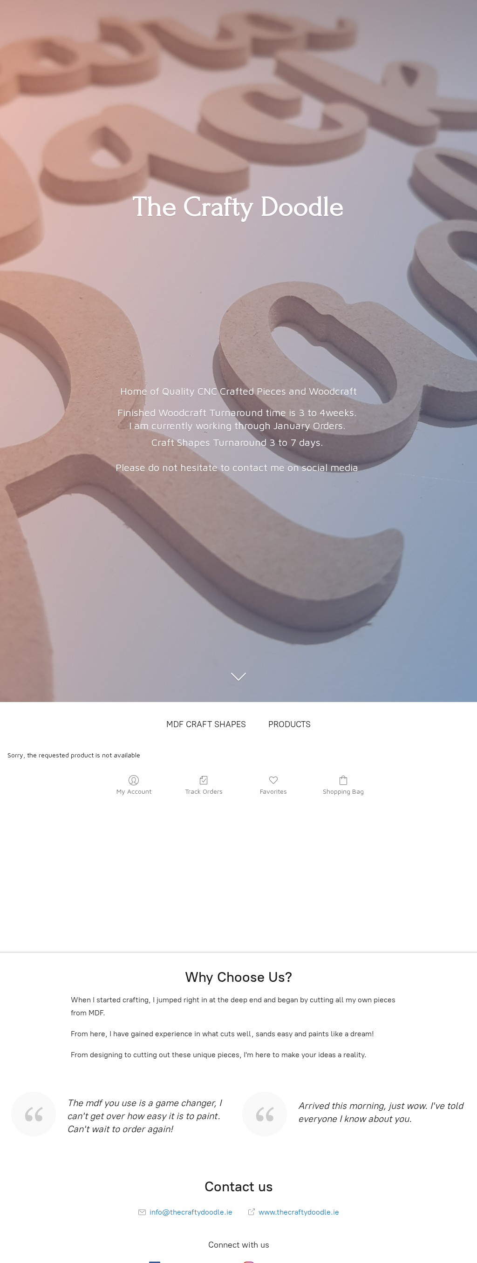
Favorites (273, 791)
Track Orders (204, 791)
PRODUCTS (289, 724)
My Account (133, 791)
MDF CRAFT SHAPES (206, 724)
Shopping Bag (343, 791)
